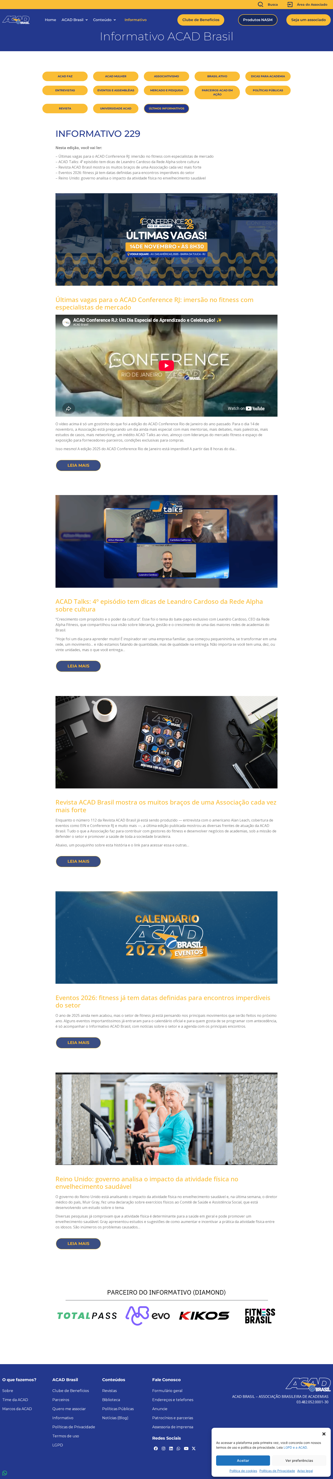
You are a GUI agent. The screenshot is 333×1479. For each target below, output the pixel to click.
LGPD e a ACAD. (296, 1447)
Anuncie (159, 1409)
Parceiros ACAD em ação (217, 92)
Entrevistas (65, 90)
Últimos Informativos (166, 108)
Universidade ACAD (115, 108)
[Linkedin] (171, 1448)
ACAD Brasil (72, 20)
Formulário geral (167, 1391)
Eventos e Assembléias (115, 90)
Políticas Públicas (268, 90)
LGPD (57, 1445)
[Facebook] (156, 1448)
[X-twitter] (193, 1448)
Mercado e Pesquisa (166, 90)
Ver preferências (299, 1460)
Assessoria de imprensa (172, 1427)
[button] (324, 1433)
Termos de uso (65, 1436)
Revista (65, 108)
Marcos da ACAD (17, 1409)
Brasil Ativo (217, 76)
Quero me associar (69, 1409)
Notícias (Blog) (115, 1418)
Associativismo (166, 76)
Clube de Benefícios (70, 1391)
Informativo (136, 20)
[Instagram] (163, 1448)
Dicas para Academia (268, 76)
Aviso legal (305, 1471)
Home (50, 20)
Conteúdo (102, 20)
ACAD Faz (65, 76)
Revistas (109, 1391)
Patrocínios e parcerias (172, 1418)
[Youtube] (186, 1448)
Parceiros (60, 1400)
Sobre (7, 1391)
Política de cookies (243, 1471)
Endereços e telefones (172, 1400)
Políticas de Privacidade (277, 1471)
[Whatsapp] (178, 1448)
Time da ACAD (15, 1400)
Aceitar (243, 1460)
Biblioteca (111, 1400)
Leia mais (78, 465)
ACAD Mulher (115, 76)
